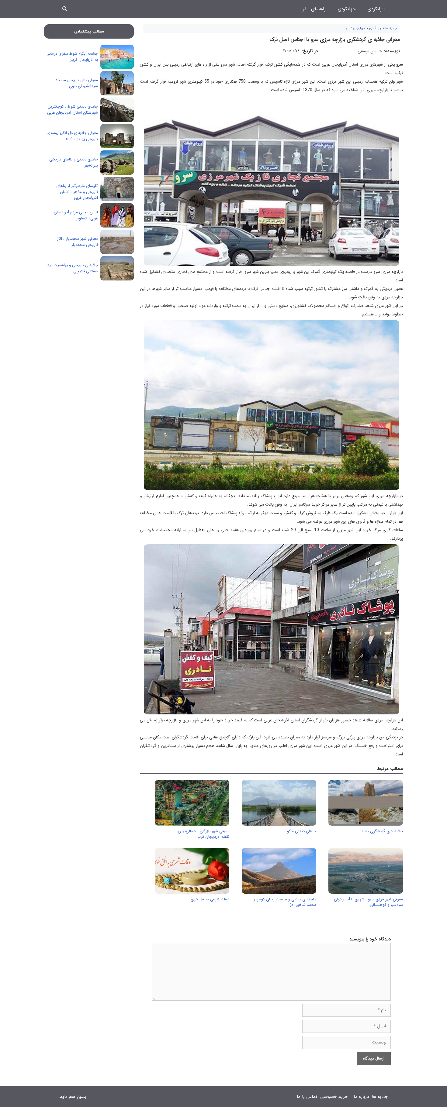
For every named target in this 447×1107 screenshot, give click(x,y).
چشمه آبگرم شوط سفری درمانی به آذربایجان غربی (72, 56)
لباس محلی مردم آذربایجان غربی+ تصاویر (76, 215)
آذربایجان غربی (356, 28)
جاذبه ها (391, 28)
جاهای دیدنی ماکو (301, 831)
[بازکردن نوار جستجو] (64, 9)
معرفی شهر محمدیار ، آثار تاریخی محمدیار (77, 241)
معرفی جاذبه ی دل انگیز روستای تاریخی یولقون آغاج (72, 136)
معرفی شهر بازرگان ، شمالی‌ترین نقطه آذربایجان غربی (203, 834)
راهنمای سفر (314, 9)
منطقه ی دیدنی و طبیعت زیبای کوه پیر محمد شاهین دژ (285, 902)
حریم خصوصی (334, 1096)
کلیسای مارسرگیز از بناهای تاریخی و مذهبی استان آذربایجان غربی (77, 192)
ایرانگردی (376, 9)
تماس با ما (307, 1096)
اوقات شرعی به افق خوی (210, 899)
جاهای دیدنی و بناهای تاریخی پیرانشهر (73, 162)
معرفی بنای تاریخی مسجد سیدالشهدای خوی (76, 83)
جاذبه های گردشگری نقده (382, 831)
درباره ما (361, 1096)
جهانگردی (346, 9)
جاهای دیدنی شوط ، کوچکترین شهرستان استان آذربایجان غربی (72, 109)
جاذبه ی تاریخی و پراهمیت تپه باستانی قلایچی (72, 268)
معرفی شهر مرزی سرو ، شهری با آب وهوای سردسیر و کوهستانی (368, 902)
